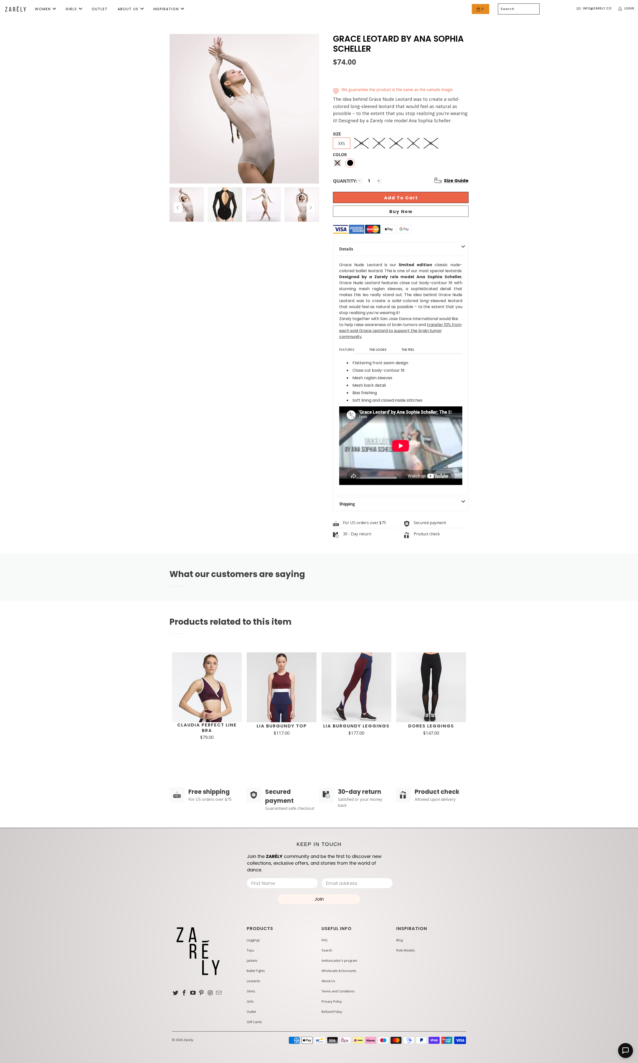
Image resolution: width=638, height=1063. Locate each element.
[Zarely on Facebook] (184, 993)
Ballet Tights (256, 970)
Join (319, 899)
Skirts (251, 991)
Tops (250, 950)
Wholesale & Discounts (338, 970)
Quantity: (345, 181)
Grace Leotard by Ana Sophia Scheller (398, 44)
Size (337, 134)
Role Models (405, 950)
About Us (328, 981)
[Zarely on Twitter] (175, 993)
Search (326, 950)
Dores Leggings (431, 726)
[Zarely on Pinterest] (201, 993)
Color (340, 154)
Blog (399, 940)
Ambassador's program (339, 960)
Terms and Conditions (338, 991)
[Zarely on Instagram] (210, 993)
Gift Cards (254, 1022)
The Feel (407, 349)
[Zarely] (15, 9)
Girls (250, 1001)
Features (346, 349)
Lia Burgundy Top (282, 726)
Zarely (188, 1040)
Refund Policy (331, 1011)
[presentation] (311, 207)
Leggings (253, 940)
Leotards (253, 981)
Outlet (251, 1011)
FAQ (324, 940)
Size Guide (456, 180)
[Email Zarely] (219, 993)
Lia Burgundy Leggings (356, 726)
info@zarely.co (597, 8)
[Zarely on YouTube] (193, 993)
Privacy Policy (331, 1001)
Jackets (252, 960)
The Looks (378, 349)
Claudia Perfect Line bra (207, 727)
